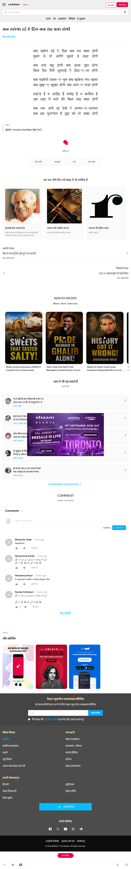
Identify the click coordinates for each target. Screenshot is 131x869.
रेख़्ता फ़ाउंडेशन (73, 739)
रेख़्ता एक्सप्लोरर (73, 766)
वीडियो (72, 18)
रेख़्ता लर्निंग (71, 791)
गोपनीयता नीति (51, 719)
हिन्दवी (6, 784)
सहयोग (6, 739)
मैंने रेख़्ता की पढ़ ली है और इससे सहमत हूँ (58, 719)
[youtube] (65, 828)
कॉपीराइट (81, 841)
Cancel (107, 527)
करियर (69, 759)
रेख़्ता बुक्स (7, 797)
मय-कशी (38, 161)
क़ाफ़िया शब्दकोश (10, 745)
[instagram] (73, 828)
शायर (48, 18)
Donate (111, 5)
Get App (122, 4)
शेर (54, 18)
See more (65, 613)
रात (74, 161)
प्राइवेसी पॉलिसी (52, 841)
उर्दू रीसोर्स (7, 759)
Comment (119, 527)
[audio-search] (124, 12)
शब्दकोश (62, 18)
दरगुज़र (57, 161)
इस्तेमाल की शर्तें (68, 841)
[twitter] (57, 828)
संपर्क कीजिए (72, 752)
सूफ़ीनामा (70, 784)
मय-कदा (91, 161)
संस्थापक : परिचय (74, 745)
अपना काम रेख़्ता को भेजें (14, 766)
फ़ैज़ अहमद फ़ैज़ (9, 37)
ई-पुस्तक (81, 18)
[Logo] (14, 5)
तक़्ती (5, 752)
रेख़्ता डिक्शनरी (9, 791)
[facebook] (50, 828)
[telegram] (80, 828)
